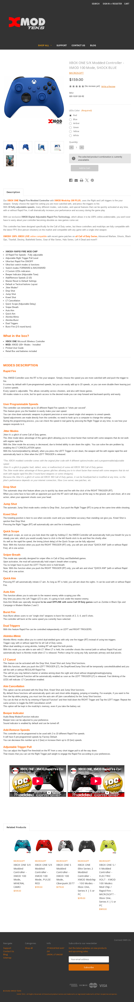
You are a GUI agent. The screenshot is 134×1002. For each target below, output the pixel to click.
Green (76, 127)
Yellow (76, 131)
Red (75, 115)
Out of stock (22, 848)
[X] (87, 180)
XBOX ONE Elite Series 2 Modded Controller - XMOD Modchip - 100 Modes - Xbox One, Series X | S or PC (87, 879)
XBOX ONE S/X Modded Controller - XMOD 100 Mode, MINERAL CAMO (22, 875)
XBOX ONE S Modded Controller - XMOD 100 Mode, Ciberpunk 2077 (65, 874)
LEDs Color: (80, 110)
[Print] (81, 180)
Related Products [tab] (16, 827)
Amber (76, 123)
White (76, 135)
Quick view (22, 842)
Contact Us (78, 45)
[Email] (76, 180)
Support (62, 45)
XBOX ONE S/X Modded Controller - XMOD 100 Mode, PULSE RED (43, 874)
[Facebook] (70, 180)
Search (96, 3)
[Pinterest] (92, 180)
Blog (93, 45)
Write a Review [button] (108, 86)
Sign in (106, 3)
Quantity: (73, 142)
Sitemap (7, 958)
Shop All (43, 45)
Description (13, 192)
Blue (75, 119)
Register (117, 3)
